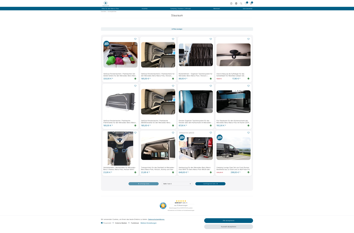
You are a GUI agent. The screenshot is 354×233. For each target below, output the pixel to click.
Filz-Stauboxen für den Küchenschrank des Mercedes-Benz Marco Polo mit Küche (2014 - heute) (233, 122)
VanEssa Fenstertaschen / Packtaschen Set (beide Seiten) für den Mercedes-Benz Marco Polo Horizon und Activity (120, 75)
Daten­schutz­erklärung (156, 219)
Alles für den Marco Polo (110, 9)
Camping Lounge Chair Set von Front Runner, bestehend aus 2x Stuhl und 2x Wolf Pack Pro (233, 168)
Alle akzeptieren (228, 220)
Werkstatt (216, 9)
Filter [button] (177, 29)
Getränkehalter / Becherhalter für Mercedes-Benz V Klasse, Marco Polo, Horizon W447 (119, 168)
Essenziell (107, 223)
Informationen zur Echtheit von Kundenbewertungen (181, 210)
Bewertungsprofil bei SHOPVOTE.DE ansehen (181, 208)
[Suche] (241, 3)
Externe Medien (121, 223)
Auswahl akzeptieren (228, 227)
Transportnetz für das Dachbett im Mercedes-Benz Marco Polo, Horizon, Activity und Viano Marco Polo (158, 168)
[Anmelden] (231, 3)
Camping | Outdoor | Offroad (180, 9)
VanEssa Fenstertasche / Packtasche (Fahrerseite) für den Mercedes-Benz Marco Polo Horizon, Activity (119, 122)
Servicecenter (247, 9)
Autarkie (144, 9)
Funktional (135, 223)
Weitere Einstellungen (148, 223)
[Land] (236, 3)
